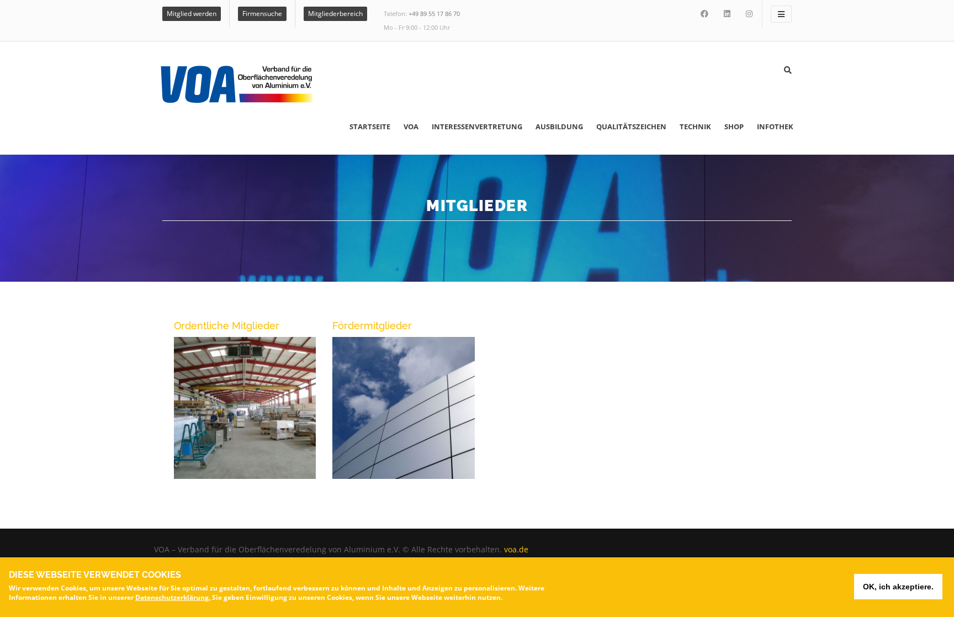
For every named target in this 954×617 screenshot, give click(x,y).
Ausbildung (559, 126)
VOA (411, 126)
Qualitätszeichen (631, 126)
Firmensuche (262, 13)
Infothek (775, 126)
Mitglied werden (191, 13)
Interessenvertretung (477, 126)
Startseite (369, 126)
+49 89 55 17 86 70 (434, 13)
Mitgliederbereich (335, 13)
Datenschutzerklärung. (172, 597)
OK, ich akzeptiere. (898, 586)
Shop (734, 126)
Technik (695, 126)
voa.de (516, 549)
